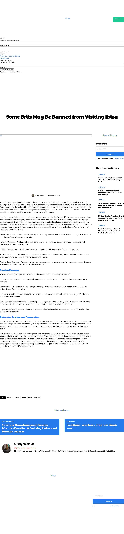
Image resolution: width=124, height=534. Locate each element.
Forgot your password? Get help (10, 56)
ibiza (30, 398)
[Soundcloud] (21, 454)
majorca (37, 398)
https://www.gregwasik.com (25, 448)
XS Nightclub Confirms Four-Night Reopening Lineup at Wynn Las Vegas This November (111, 218)
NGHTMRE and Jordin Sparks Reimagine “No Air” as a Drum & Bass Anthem (110, 192)
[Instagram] (15, 454)
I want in (110, 154)
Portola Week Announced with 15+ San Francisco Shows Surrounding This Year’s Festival (111, 205)
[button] (93, 33)
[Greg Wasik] (33, 195)
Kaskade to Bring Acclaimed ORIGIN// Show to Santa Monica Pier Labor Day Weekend (110, 231)
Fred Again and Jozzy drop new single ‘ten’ (91, 426)
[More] (99, 125)
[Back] (0, 36)
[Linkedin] (18, 454)
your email (3, 67)
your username (4, 45)
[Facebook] (2, 506)
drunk (24, 398)
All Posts (58, 81)
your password (4, 52)
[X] (25, 454)
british (17, 398)
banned (9, 398)
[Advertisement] (62, 98)
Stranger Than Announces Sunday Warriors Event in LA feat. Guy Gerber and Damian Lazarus (29, 428)
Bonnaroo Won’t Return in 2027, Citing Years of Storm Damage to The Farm (110, 180)
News (68, 81)
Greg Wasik (39, 196)
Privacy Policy (4, 58)
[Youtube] (18, 506)
